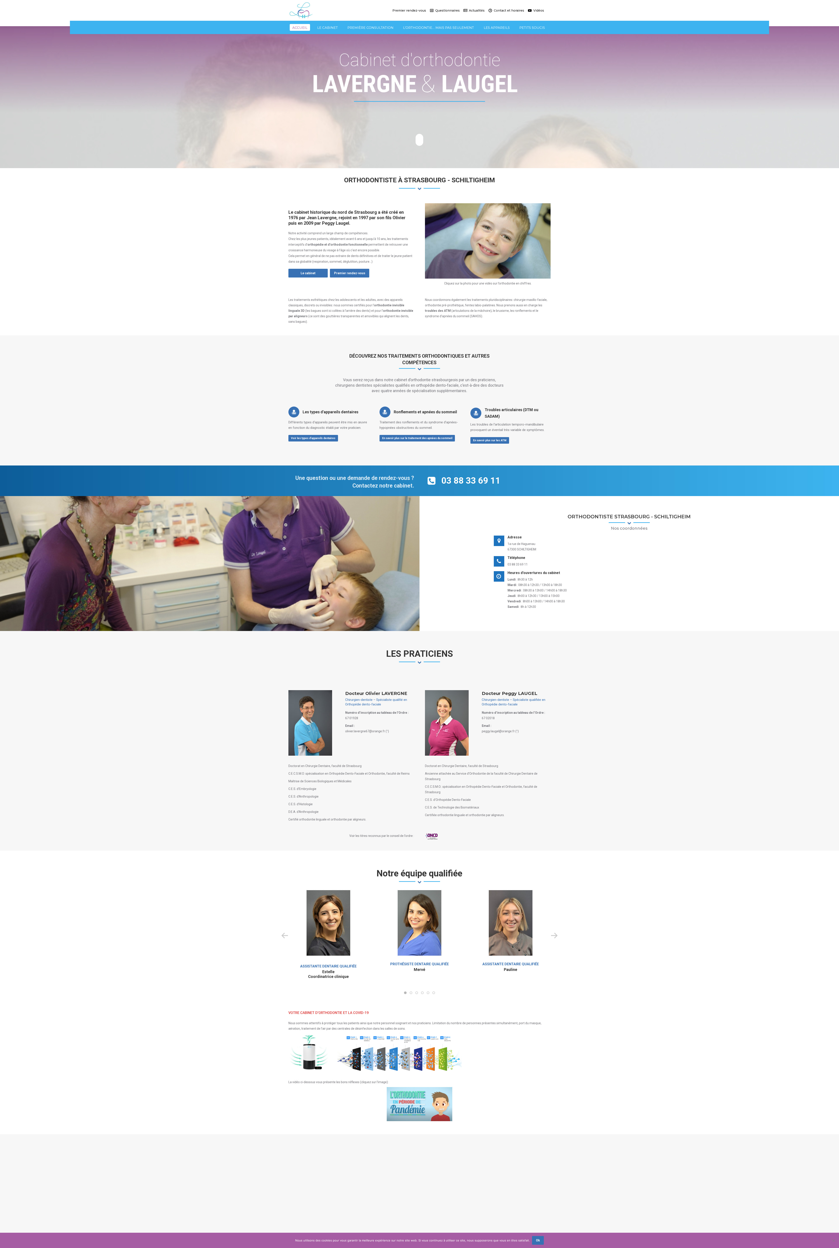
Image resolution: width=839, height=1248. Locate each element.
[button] (405, 992)
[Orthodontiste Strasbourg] (488, 241)
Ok (538, 1240)
